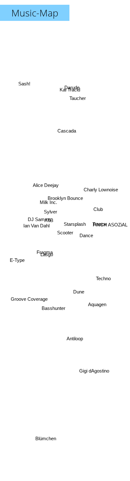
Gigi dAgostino (95, 367)
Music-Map (34, 12)
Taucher (77, 99)
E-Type (17, 270)
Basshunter (54, 307)
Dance (87, 232)
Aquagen (97, 301)
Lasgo (45, 250)
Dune (75, 296)
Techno (104, 263)
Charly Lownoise (100, 196)
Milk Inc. (47, 199)
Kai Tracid (71, 92)
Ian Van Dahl (36, 222)
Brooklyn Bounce (61, 199)
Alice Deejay (45, 178)
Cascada (65, 128)
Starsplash (72, 229)
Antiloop (75, 336)
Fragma (43, 260)
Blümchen (47, 438)
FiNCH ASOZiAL (110, 225)
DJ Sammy (39, 216)
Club (98, 214)
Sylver (48, 211)
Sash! (24, 78)
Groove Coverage (30, 306)
